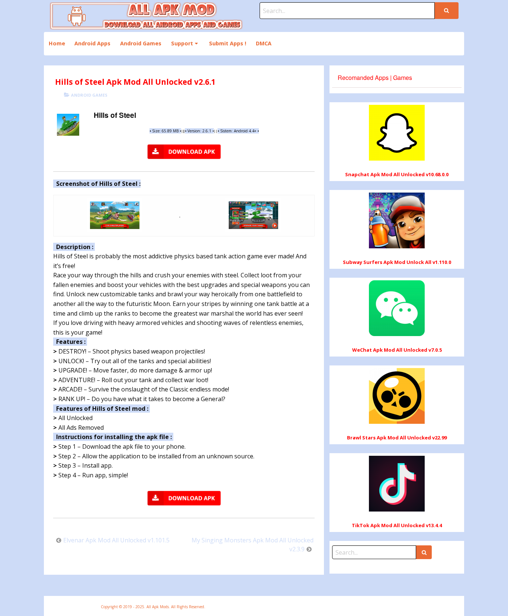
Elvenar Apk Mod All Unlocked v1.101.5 (116, 540)
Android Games (140, 43)
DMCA (263, 43)
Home (57, 43)
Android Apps (92, 43)
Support (182, 43)
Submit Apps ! (227, 43)
